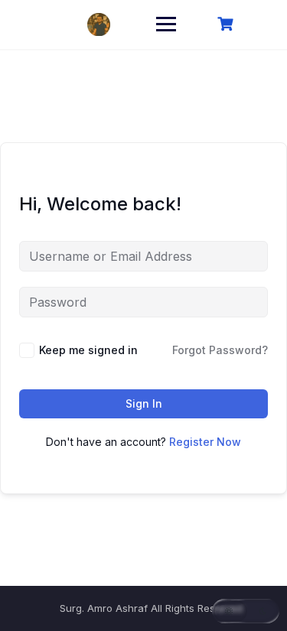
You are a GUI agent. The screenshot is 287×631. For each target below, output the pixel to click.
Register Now (205, 441)
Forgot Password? (220, 349)
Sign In (144, 403)
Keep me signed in (88, 349)
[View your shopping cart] (227, 24)
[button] (245, 611)
